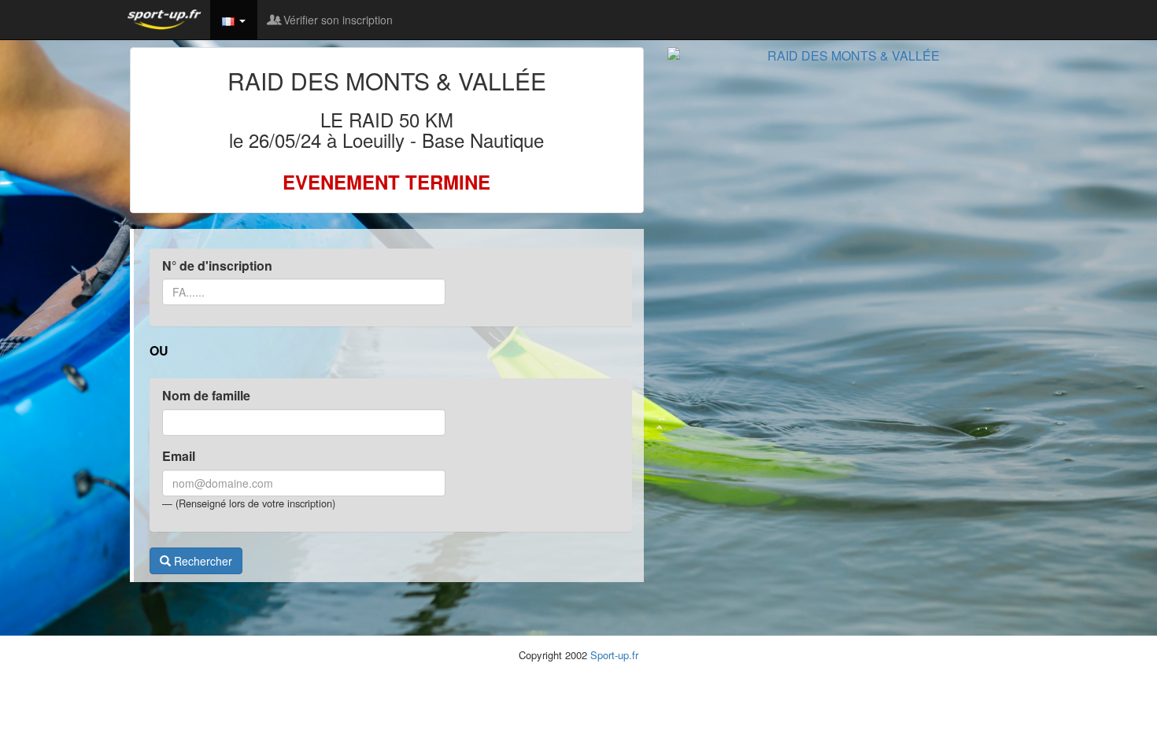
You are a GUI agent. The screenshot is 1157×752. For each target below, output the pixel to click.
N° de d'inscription (217, 266)
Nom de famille (206, 395)
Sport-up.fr (614, 654)
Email (178, 456)
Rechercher (201, 561)
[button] (233, 19)
